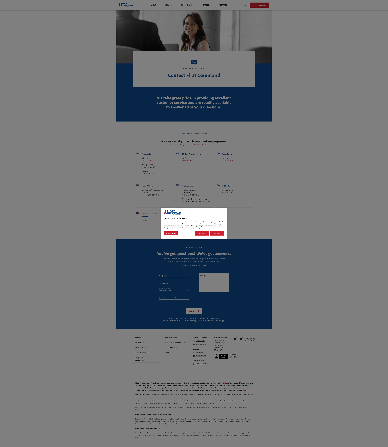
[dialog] (194, 223)
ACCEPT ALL (217, 233)
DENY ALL (202, 233)
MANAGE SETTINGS (171, 233)
